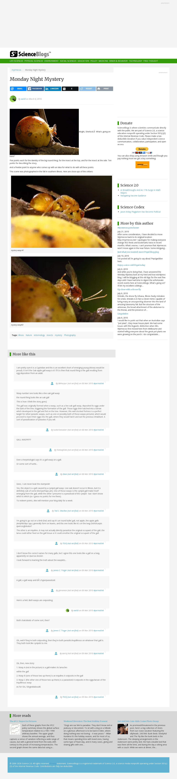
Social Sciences (68, 61)
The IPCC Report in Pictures (23, 721)
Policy (93, 61)
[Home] (36, 54)
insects (50, 335)
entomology (39, 335)
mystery (58, 335)
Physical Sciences (33, 61)
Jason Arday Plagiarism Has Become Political (140, 211)
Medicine (103, 61)
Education (83, 61)
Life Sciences (16, 61)
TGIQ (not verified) (70, 543)
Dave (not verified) (70, 474)
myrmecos (16, 70)
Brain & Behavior (118, 61)
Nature (29, 335)
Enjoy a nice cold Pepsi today (131, 265)
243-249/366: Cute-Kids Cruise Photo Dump (138, 721)
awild (23, 99)
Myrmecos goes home (128, 227)
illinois (21, 335)
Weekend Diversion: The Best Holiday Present (85, 721)
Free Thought (150, 61)
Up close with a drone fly (129, 289)
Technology (135, 61)
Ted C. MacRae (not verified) (66, 510)
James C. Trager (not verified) (65, 570)
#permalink (99, 383)
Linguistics (123, 313)
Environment (51, 61)
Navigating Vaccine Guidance (133, 195)
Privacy (53, 763)
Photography (70, 335)
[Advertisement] (88, 24)
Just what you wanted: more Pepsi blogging (138, 252)
